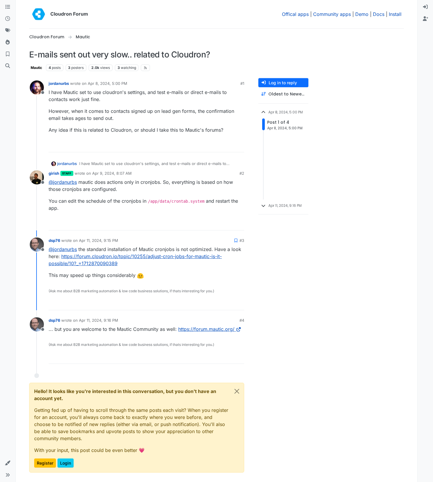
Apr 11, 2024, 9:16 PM (98, 320)
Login (65, 463)
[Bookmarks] (7, 54)
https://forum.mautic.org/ (206, 329)
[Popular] (7, 42)
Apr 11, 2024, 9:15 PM (98, 240)
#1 (242, 83)
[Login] (425, 7)
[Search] (7, 66)
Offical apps (295, 14)
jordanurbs (59, 83)
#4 (241, 320)
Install (395, 14)
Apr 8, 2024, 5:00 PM (107, 83)
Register (45, 463)
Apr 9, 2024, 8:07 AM (112, 173)
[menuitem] (425, 7)
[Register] (425, 19)
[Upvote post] (231, 145)
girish (54, 173)
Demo (361, 14)
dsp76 (54, 240)
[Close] (237, 391)
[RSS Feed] (145, 68)
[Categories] (7, 7)
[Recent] (7, 19)
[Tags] (7, 30)
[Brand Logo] (39, 14)
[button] (7, 463)
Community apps (332, 14)
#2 (241, 173)
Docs (378, 14)
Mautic (36, 67)
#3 (241, 240)
